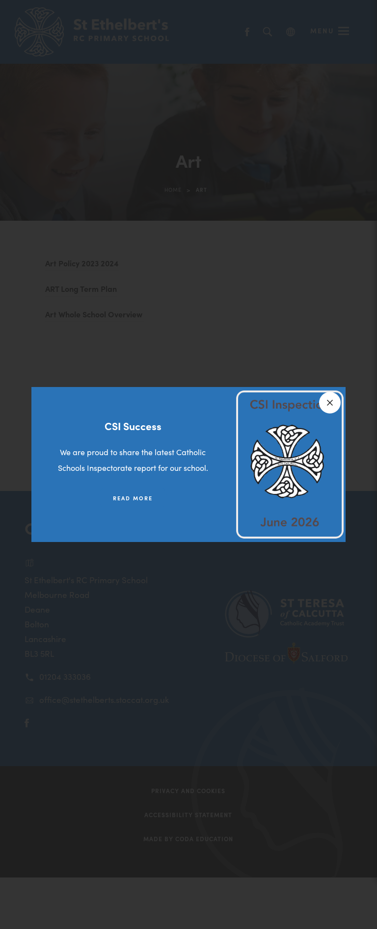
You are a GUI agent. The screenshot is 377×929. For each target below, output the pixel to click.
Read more (133, 498)
